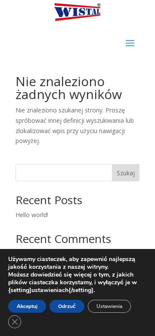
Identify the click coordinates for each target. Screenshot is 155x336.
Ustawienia (109, 306)
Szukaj (126, 173)
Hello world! (32, 215)
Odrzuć (67, 306)
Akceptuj (27, 306)
